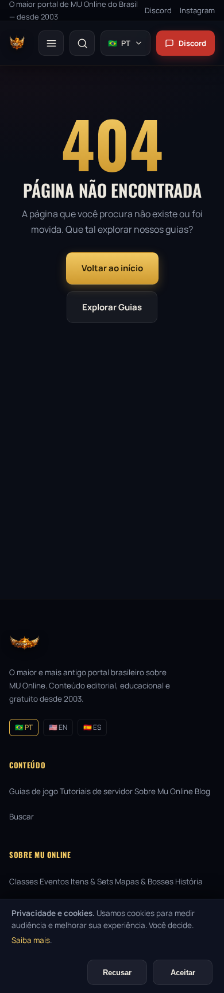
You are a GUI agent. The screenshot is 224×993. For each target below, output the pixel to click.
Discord (192, 43)
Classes (23, 881)
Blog (202, 791)
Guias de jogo (33, 791)
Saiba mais (30, 940)
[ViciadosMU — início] (17, 43)
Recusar (117, 972)
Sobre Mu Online (163, 791)
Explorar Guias (112, 307)
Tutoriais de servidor (96, 791)
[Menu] (51, 43)
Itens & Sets (92, 881)
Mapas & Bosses (144, 881)
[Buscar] (82, 43)
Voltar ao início (112, 268)
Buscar (21, 816)
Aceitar (183, 972)
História (189, 881)
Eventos (54, 881)
